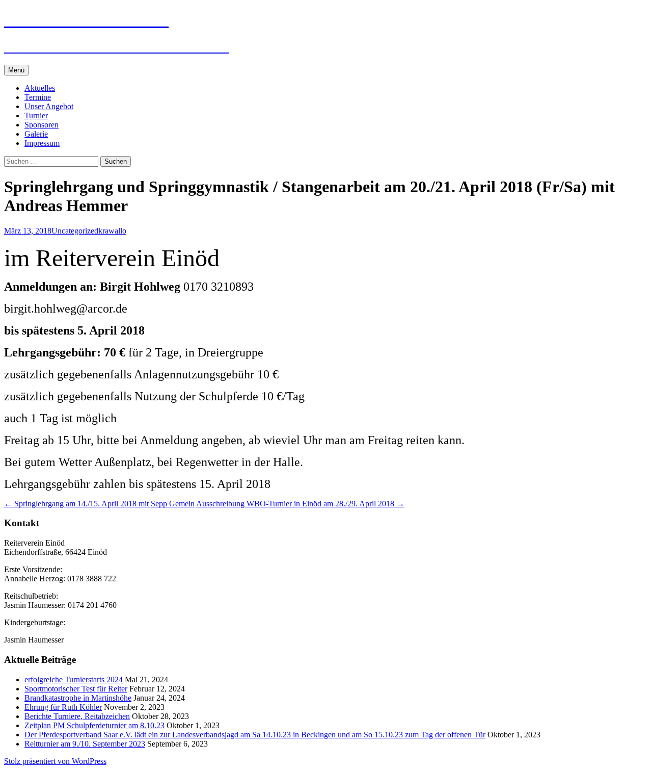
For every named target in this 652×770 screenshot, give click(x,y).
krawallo (112, 230)
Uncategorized (74, 230)
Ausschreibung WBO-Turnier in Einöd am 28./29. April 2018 (300, 503)
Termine (37, 97)
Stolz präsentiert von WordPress (55, 761)
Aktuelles (39, 88)
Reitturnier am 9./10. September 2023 (84, 743)
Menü (16, 70)
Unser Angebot (48, 106)
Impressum (42, 143)
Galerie (36, 134)
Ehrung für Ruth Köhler (63, 707)
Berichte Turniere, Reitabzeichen (77, 716)
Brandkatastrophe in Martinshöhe (77, 698)
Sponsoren (41, 124)
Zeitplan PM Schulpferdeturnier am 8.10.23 (94, 725)
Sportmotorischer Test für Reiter (75, 688)
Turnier (36, 115)
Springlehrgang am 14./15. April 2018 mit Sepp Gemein (99, 503)
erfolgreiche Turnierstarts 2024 (73, 679)
